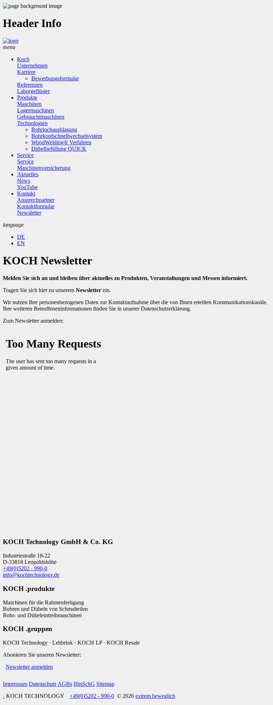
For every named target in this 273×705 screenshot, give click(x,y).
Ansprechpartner (35, 200)
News (23, 181)
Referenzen (30, 85)
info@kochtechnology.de (31, 575)
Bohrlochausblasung (54, 130)
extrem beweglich (155, 696)
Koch (23, 59)
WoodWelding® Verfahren (61, 142)
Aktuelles (27, 174)
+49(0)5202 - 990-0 (25, 568)
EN (21, 243)
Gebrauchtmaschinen (40, 117)
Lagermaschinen (35, 110)
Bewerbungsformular (55, 78)
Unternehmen (32, 66)
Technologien (32, 123)
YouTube (27, 187)
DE (21, 237)
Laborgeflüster (33, 91)
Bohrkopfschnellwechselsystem (66, 136)
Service (25, 155)
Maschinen (29, 104)
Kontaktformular (35, 206)
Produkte (27, 98)
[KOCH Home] (10, 41)
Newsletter (29, 213)
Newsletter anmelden (29, 667)
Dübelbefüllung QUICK (58, 149)
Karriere (26, 72)
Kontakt (26, 193)
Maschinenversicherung (43, 168)
